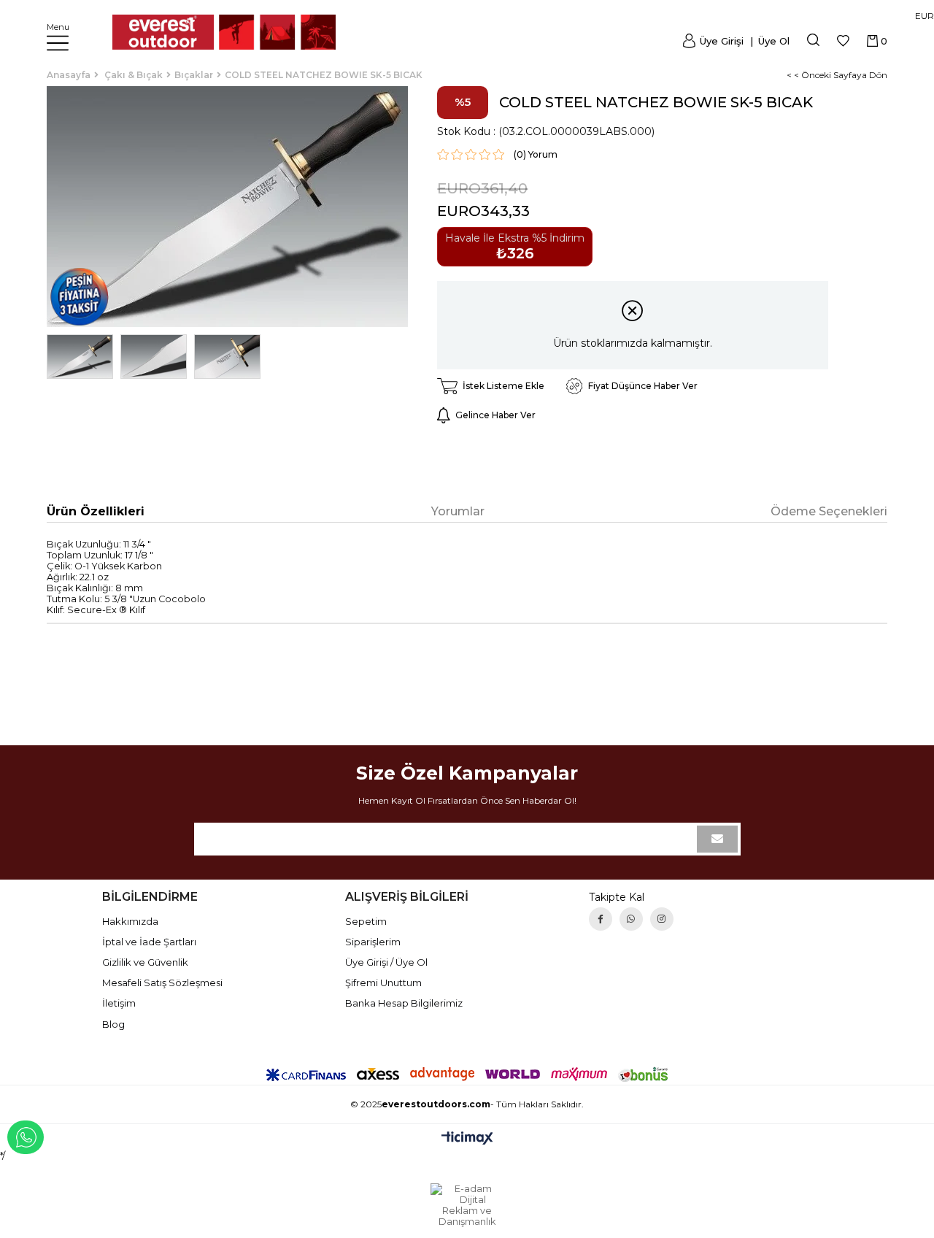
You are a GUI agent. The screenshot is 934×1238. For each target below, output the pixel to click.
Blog (113, 1024)
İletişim (119, 1003)
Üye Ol (772, 41)
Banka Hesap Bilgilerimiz (404, 1003)
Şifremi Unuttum (383, 982)
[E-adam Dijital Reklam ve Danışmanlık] (467, 1205)
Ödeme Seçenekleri (829, 511)
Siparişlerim (373, 941)
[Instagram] (662, 919)
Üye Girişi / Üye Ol (386, 962)
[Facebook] (600, 919)
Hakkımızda (130, 921)
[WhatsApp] (631, 919)
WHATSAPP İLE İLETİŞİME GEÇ (25, 1137)
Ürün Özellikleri (95, 511)
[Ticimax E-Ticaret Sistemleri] (467, 1139)
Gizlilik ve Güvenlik (145, 962)
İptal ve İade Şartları (149, 941)
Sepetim (366, 921)
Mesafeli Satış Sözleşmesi (162, 982)
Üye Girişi (722, 41)
